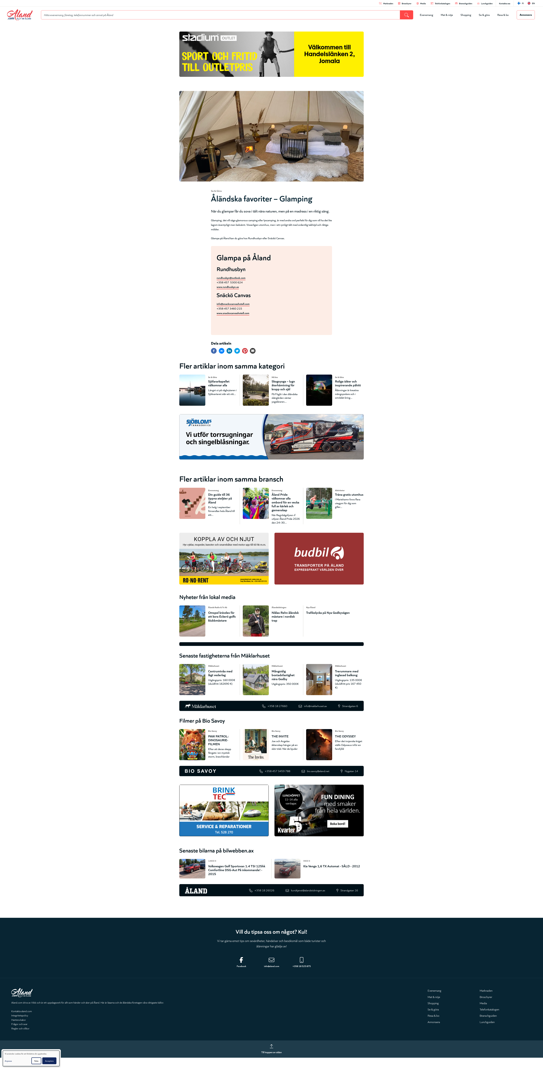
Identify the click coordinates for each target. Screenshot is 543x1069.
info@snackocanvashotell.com (233, 304)
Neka (36, 1060)
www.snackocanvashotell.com (233, 313)
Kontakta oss (504, 3)
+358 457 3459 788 (277, 771)
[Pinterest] (245, 351)
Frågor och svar (19, 1024)
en (533, 3)
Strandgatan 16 (349, 890)
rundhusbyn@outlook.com (231, 278)
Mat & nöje (447, 15)
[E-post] (253, 351)
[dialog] (31, 1058)
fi (523, 3)
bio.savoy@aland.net (318, 771)
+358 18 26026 (264, 890)
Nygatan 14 (351, 771)
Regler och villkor (20, 1028)
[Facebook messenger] (221, 351)
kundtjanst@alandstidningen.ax (308, 890)
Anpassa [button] (8, 1060)
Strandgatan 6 (350, 706)
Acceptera (49, 1060)
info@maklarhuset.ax (315, 706)
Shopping (466, 15)
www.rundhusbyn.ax (228, 287)
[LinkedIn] (229, 351)
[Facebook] (214, 351)
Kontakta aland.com (21, 1011)
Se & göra (484, 15)
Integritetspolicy (19, 1015)
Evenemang (426, 15)
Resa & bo (503, 15)
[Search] (406, 14)
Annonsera (526, 14)
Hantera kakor (18, 1019)
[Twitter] (237, 351)
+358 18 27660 (277, 706)
